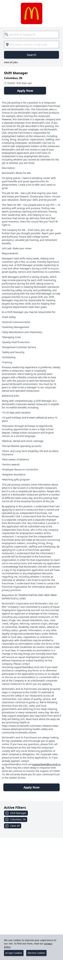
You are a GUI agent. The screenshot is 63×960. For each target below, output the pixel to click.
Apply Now (25, 91)
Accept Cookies (13, 952)
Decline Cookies (36, 952)
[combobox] (31, 34)
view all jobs (11, 62)
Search (31, 55)
